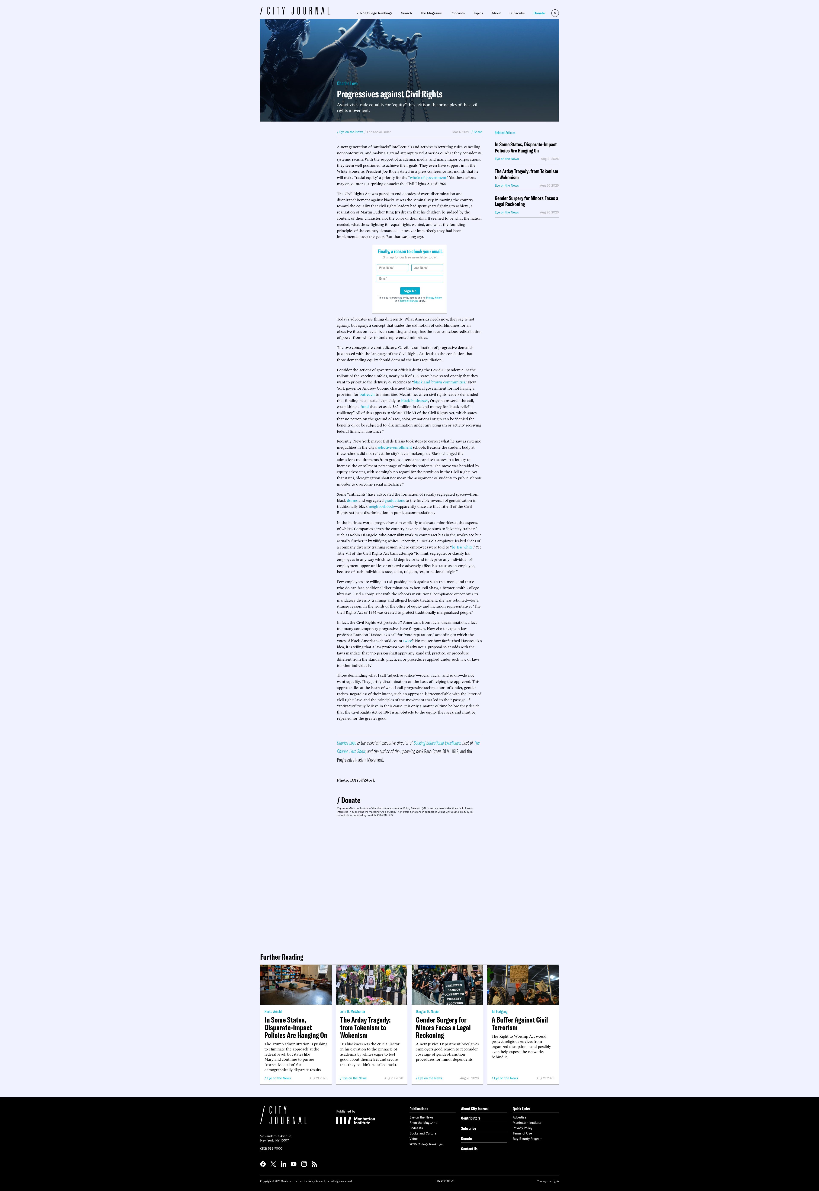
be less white (462, 546)
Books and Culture (423, 1133)
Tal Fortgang (499, 1011)
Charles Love (347, 83)
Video (414, 1139)
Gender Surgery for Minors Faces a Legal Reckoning (526, 201)
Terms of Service (409, 300)
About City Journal (475, 1108)
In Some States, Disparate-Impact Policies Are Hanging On (526, 147)
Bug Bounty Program (527, 1139)
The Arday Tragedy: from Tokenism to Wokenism (526, 174)
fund (365, 406)
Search (406, 13)
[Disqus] (409, 883)
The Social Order (379, 132)
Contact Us (469, 1148)
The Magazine (431, 13)
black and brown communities (439, 381)
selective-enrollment (395, 447)
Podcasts (457, 13)
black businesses (414, 400)
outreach (367, 394)
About (496, 13)
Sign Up (410, 291)
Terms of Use (522, 1133)
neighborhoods (381, 506)
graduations (395, 500)
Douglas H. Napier (428, 1011)
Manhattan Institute (527, 1123)
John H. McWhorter (352, 1011)
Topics (478, 13)
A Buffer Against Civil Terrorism (520, 1023)
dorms (352, 500)
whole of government (428, 177)
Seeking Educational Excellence (437, 742)
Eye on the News (279, 1078)
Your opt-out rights (548, 1181)
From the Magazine (423, 1123)
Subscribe (517, 13)
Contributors (471, 1118)
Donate (539, 13)
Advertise (519, 1117)
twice (407, 640)
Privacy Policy (434, 297)
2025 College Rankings (374, 13)
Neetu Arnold (273, 1011)
